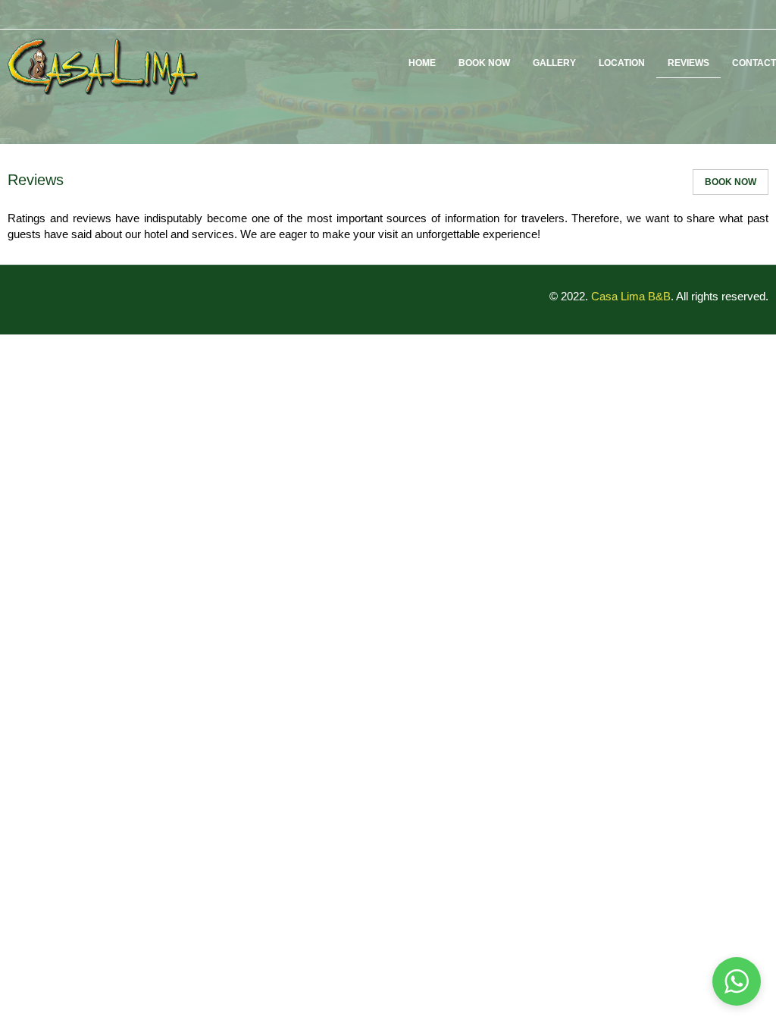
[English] (739, 14)
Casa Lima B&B (631, 296)
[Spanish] (759, 14)
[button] (736, 981)
